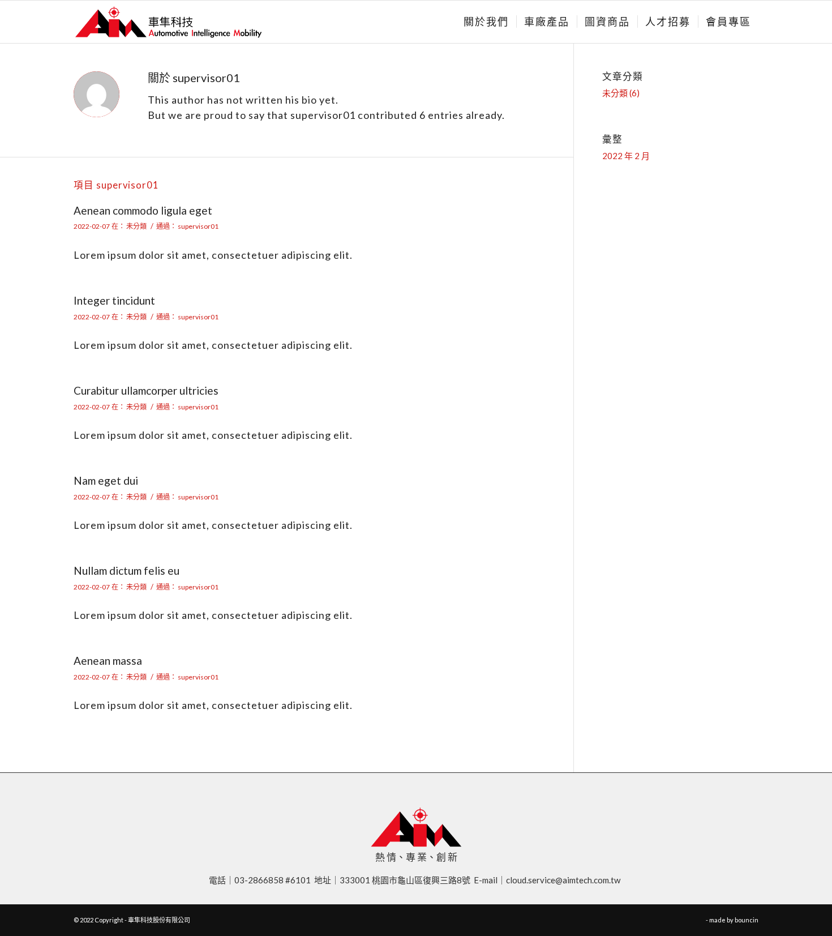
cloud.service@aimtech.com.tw (565, 880)
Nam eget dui (106, 480)
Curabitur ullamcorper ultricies (146, 390)
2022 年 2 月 (626, 156)
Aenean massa (108, 660)
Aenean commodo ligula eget (143, 210)
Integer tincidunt (114, 300)
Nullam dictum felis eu (126, 570)
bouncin (746, 920)
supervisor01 (198, 226)
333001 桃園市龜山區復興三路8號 (407, 880)
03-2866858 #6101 (274, 880)
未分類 (136, 226)
